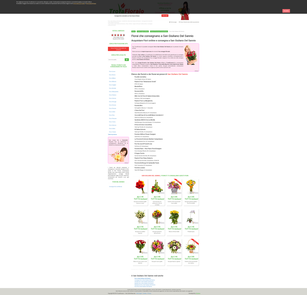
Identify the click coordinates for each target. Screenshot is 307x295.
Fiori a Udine (112, 111)
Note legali (139, 293)
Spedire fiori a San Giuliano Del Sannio (144, 283)
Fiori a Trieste (112, 132)
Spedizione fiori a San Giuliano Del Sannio (145, 284)
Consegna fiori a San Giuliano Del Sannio (145, 280)
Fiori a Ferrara (112, 105)
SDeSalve (198, 293)
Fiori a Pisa (111, 115)
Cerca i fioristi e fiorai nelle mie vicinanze (118, 48)
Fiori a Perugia (112, 101)
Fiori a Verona (112, 98)
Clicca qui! (164, 15)
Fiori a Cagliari (112, 85)
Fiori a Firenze (112, 108)
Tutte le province (112, 134)
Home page (174, 22)
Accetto (286, 11)
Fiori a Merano (112, 81)
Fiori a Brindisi (112, 88)
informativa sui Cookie (79, 3)
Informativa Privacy (91, 3)
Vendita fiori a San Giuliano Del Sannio (144, 281)
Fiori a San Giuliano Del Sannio (143, 278)
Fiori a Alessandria (113, 91)
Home (133, 31)
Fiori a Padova (112, 95)
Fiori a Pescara (112, 118)
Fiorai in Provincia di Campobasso (159, 31)
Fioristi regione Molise (142, 31)
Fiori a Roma (112, 74)
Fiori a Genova (112, 125)
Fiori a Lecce (112, 71)
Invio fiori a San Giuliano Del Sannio (143, 286)
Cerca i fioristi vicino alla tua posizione (189, 22)
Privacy (149, 293)
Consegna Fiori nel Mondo (115, 186)
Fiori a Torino (112, 121)
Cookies (145, 293)
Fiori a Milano (112, 78)
